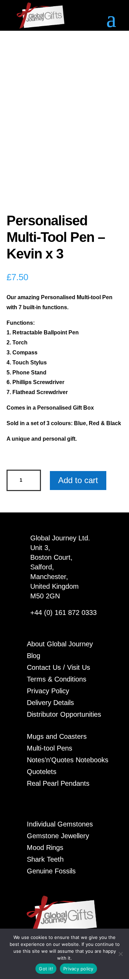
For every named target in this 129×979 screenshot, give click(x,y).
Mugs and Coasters (57, 736)
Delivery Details (50, 702)
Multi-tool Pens (49, 748)
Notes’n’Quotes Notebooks (67, 760)
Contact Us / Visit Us (58, 667)
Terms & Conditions (56, 679)
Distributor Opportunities (64, 714)
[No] (120, 953)
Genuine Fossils (51, 871)
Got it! (46, 968)
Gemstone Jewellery (58, 836)
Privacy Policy (48, 691)
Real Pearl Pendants (58, 783)
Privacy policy (78, 968)
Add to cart (78, 480)
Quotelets (41, 771)
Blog (33, 655)
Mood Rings (45, 847)
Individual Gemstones (60, 824)
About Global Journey (60, 644)
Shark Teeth (45, 859)
